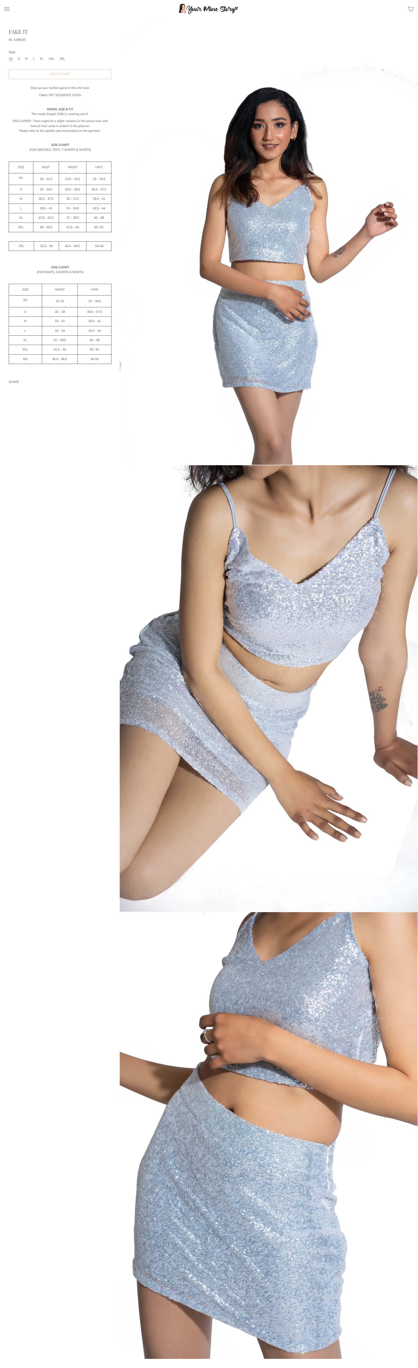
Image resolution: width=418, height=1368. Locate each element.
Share (14, 382)
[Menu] (7, 9)
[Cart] (410, 9)
